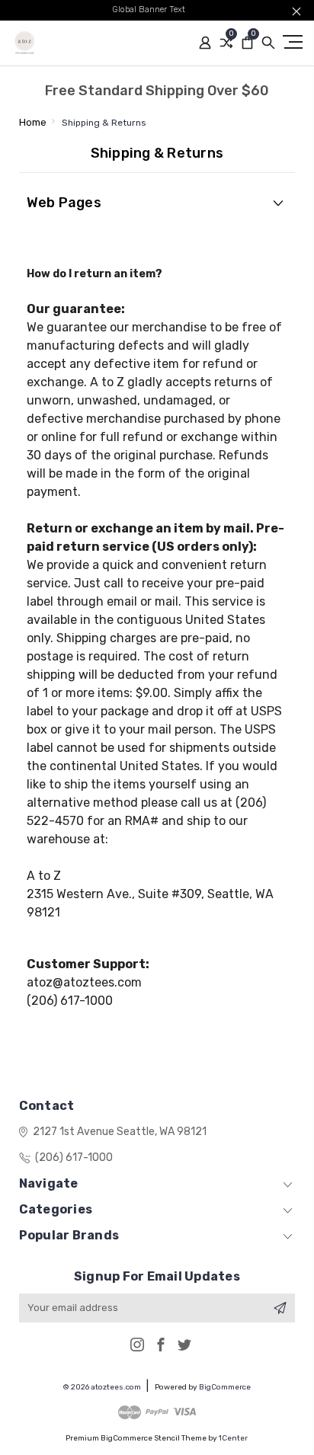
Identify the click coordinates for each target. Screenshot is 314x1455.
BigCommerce (225, 1387)
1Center (233, 1438)
